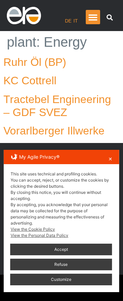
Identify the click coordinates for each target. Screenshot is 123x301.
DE (68, 21)
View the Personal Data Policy (39, 235)
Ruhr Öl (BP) (34, 62)
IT (75, 21)
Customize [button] (61, 279)
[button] (93, 17)
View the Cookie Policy (33, 229)
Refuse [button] (61, 264)
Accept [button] (61, 249)
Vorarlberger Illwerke (54, 131)
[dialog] (61, 221)
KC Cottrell (29, 80)
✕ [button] (110, 159)
